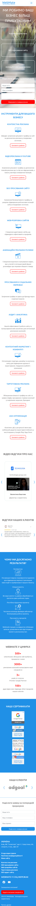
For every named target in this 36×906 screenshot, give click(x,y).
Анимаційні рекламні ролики (18, 250)
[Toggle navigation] (31, 3)
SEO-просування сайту (18, 50)
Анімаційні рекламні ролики (18, 67)
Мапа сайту (5, 858)
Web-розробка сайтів (18, 220)
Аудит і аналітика (18, 314)
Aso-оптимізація (18, 416)
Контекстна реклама (18, 33)
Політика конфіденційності (12, 856)
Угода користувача (8, 853)
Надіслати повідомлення (18, 829)
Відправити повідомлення (18, 102)
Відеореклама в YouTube (18, 156)
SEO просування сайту (18, 188)
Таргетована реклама (18, 384)
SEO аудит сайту (7, 872)
